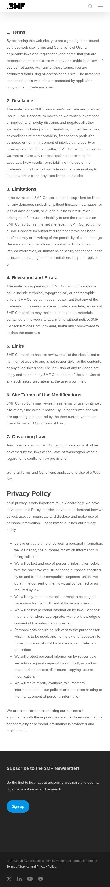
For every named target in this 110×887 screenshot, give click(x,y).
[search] (90, 6)
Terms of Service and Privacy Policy (31, 866)
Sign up (18, 806)
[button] (100, 6)
